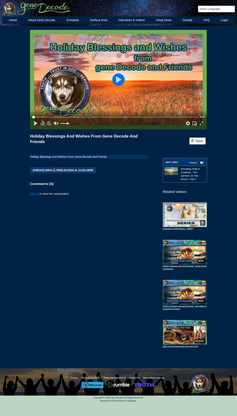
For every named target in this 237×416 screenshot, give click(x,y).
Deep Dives (164, 20)
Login (224, 20)
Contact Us (134, 378)
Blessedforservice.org (153, 378)
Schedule (72, 20)
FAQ (207, 20)
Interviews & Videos (132, 20)
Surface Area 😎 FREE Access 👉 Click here (63, 170)
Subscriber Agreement (114, 378)
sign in (34, 193)
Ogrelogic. (132, 401)
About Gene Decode (41, 20)
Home (13, 20)
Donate (187, 20)
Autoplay (193, 162)
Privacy (74, 378)
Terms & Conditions (90, 378)
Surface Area (98, 20)
